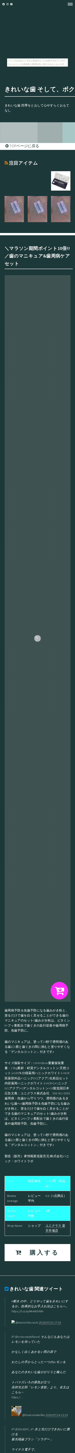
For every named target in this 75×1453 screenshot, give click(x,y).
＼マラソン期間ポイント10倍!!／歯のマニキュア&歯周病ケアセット (37, 255)
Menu (69, 4)
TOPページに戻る (24, 146)
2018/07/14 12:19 (57, 1415)
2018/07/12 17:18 (50, 1322)
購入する (40, 1252)
